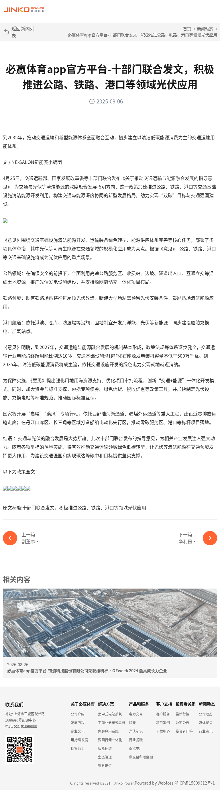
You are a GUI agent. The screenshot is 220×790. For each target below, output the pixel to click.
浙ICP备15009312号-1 (194, 783)
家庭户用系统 (108, 731)
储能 (132, 722)
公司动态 (206, 713)
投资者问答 (184, 731)
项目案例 (163, 722)
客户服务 (163, 713)
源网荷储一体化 (110, 739)
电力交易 (136, 713)
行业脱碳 (136, 739)
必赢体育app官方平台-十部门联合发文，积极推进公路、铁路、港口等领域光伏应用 (142, 35)
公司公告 (182, 722)
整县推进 (105, 765)
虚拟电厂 (136, 748)
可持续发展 (79, 739)
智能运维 (105, 748)
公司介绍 (78, 713)
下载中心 (163, 731)
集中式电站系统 (110, 713)
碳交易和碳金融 (141, 756)
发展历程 (78, 722)
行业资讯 (206, 731)
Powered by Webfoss (154, 783)
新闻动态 (205, 29)
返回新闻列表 (22, 32)
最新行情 (182, 713)
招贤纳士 (78, 748)
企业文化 (78, 731)
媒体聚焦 (206, 722)
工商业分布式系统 (111, 722)
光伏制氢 (136, 731)
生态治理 (105, 756)
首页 (187, 29)
